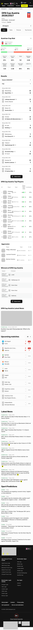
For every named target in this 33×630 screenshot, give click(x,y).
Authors (19, 583)
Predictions (10, 5)
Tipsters (19, 585)
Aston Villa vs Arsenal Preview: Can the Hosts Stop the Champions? (16, 533)
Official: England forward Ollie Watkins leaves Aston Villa (15, 450)
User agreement (5, 605)
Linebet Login (5, 589)
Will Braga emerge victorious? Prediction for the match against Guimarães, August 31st (15, 540)
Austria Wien (16, 206)
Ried (15, 226)
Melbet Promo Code (6, 569)
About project (5, 602)
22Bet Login (4, 591)
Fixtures (18, 30)
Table (10, 30)
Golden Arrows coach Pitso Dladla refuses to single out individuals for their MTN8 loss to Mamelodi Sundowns (16, 463)
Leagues (24, 5)
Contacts (12, 602)
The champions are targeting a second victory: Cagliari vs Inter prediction (16, 492)
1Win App (19, 561)
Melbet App (19, 564)
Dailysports (3, 8)
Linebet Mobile (20, 568)
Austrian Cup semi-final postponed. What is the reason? (15, 330)
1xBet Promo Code (6, 563)
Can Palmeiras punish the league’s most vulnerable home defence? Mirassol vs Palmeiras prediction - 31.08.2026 (15, 519)
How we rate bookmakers (18, 605)
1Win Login (4, 586)
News (3, 5)
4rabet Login (4, 593)
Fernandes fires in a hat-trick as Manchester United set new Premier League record (16, 424)
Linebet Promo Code (6, 572)
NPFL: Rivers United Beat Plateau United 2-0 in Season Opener (16, 437)
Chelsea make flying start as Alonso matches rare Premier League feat (14, 457)
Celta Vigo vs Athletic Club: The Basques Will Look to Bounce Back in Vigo (15, 512)
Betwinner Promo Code (7, 567)
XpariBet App (20, 575)
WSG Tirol (16, 201)
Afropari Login (5, 584)
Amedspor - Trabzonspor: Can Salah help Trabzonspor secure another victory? (15, 527)
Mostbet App (20, 566)
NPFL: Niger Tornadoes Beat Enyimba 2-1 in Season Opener (15, 430)
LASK (15, 192)
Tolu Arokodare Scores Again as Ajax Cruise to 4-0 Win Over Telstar (16, 443)
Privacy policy (20, 602)
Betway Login (5, 595)
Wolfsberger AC (17, 211)
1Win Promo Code (6, 565)
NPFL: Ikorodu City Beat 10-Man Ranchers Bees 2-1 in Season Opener (15, 417)
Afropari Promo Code (6, 574)
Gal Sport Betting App (22, 572)
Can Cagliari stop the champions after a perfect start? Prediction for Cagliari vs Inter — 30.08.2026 (15, 498)
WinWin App (20, 570)
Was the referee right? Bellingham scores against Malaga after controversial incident (14, 480)
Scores (18, 5)
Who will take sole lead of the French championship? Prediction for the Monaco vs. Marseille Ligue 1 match (15, 505)
